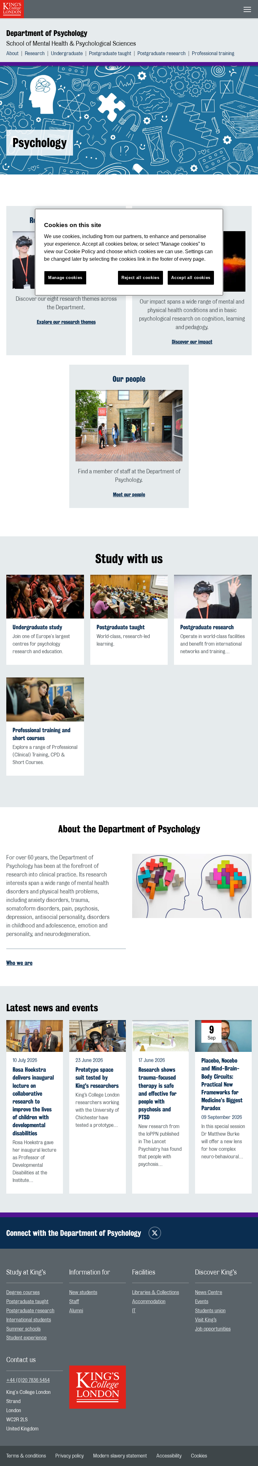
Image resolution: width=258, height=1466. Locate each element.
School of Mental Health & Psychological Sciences (71, 44)
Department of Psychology (46, 33)
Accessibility (169, 1455)
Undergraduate (67, 53)
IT (134, 1310)
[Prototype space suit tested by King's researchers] (97, 1036)
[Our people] (129, 425)
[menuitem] (15, 53)
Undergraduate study (37, 627)
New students (83, 1292)
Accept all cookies (190, 277)
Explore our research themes (66, 322)
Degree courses (23, 1292)
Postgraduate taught (110, 53)
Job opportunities (213, 1329)
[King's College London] (97, 1381)
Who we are (19, 963)
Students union (210, 1310)
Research (35, 53)
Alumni (76, 1310)
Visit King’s (205, 1319)
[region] (129, 252)
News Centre (208, 1292)
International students (28, 1319)
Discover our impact (192, 341)
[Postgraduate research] (213, 597)
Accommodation (148, 1301)
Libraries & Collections (155, 1292)
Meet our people (129, 494)
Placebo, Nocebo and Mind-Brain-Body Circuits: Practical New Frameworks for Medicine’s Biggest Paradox (222, 1084)
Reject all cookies (140, 277)
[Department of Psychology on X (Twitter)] (155, 1233)
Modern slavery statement (120, 1455)
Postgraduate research (161, 53)
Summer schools (23, 1329)
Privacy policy (69, 1455)
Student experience (26, 1337)
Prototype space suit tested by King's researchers (97, 1077)
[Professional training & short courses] (45, 699)
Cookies (199, 1455)
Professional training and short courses (41, 734)
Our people (129, 379)
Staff (74, 1301)
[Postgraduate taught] (129, 597)
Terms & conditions (26, 1455)
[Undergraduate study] (45, 597)
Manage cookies (65, 277)
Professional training (213, 53)
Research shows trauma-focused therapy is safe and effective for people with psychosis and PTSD (157, 1093)
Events (201, 1301)
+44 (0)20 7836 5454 (28, 1380)
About (12, 53)
